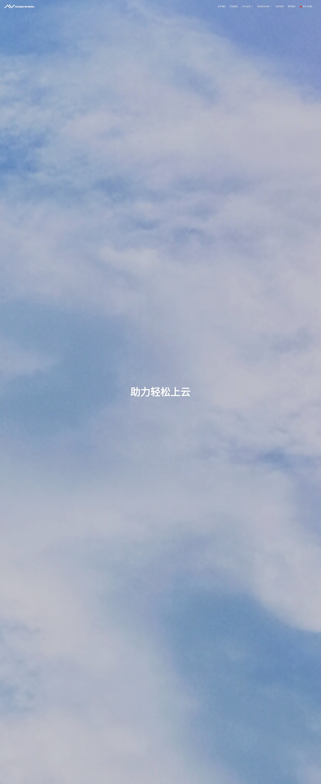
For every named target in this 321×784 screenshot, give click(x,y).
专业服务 (234, 6)
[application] (252, 6)
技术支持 (280, 6)
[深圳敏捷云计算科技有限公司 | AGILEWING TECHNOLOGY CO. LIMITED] (19, 6)
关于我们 (222, 6)
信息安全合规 (263, 6)
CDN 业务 (246, 6)
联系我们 (292, 6)
